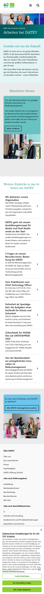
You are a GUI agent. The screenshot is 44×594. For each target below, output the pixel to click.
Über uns (7, 456)
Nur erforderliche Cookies (22, 583)
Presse (6, 464)
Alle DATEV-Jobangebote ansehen (22, 408)
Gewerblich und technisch (14, 523)
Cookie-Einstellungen (22, 576)
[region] (22, 560)
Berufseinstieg (9, 492)
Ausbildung (8, 484)
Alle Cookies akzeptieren (22, 590)
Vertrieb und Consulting (13, 515)
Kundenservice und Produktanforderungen (21, 519)
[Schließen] (41, 529)
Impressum (21, 571)
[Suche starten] (37, 5)
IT (4, 511)
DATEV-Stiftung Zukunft (13, 472)
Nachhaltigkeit (9, 468)
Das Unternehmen (11, 460)
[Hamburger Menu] (31, 5)
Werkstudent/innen (11, 488)
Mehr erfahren (13, 128)
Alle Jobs (7, 500)
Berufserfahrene (10, 496)
